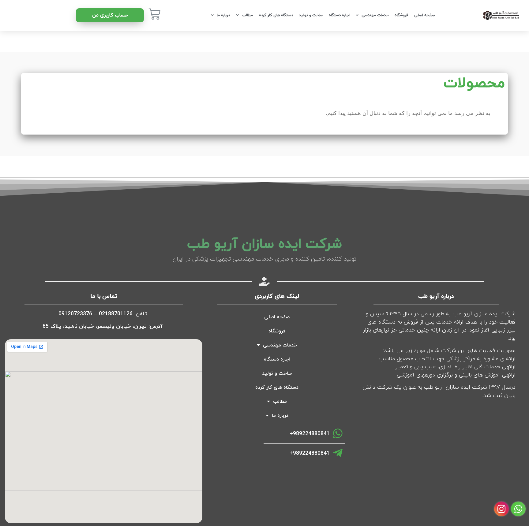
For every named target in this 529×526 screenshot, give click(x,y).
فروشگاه (401, 15)
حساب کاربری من (110, 15)
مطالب (247, 15)
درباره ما (223, 15)
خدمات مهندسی (375, 15)
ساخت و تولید (311, 15)
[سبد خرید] (154, 14)
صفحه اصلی (424, 15)
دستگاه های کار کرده (276, 15)
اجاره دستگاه (339, 15)
